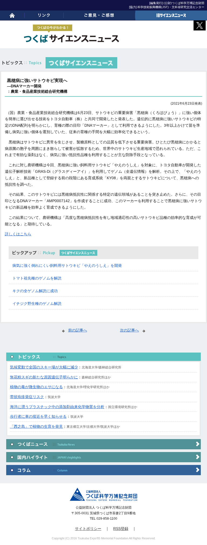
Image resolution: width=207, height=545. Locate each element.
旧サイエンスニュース (171, 15)
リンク (44, 15)
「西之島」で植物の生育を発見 (36, 426)
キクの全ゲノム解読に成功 (35, 291)
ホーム (12, 15)
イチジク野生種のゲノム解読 (36, 303)
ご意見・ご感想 (99, 15)
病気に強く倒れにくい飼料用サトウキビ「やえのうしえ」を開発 (67, 265)
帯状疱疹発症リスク (27, 397)
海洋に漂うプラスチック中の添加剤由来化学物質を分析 (57, 407)
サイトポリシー (88, 528)
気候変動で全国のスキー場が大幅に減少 (44, 367)
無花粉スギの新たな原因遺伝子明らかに (44, 377)
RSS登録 (120, 528)
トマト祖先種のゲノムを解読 (36, 278)
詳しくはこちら (18, 234)
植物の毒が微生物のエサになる (36, 387)
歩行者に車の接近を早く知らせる (38, 416)
